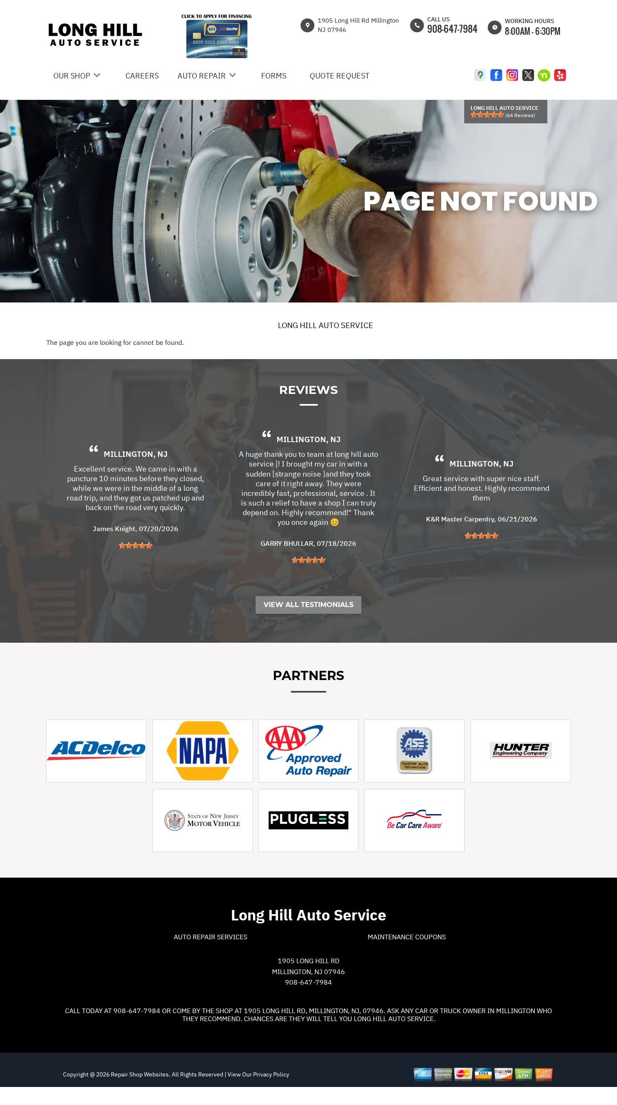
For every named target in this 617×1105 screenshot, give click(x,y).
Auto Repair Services (210, 937)
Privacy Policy (271, 1074)
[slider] (487, 114)
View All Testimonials (308, 605)
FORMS (273, 76)
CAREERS (142, 76)
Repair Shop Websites (139, 1074)
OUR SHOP (71, 76)
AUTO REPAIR (202, 76)
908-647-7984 (452, 28)
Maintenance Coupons (407, 937)
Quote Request (339, 76)
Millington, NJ (135, 454)
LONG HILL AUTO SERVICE (325, 325)
